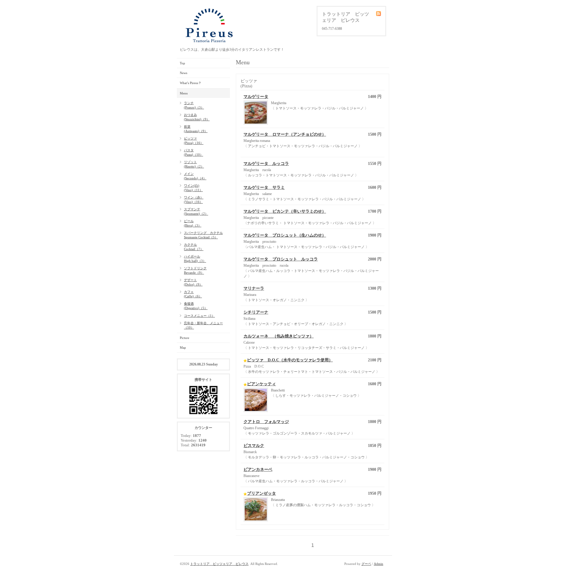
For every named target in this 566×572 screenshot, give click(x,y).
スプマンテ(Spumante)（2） (196, 211)
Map (183, 347)
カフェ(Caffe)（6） (193, 294)
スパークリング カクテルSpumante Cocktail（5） (203, 235)
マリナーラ (253, 288)
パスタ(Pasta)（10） (193, 152)
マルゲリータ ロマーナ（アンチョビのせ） (284, 134)
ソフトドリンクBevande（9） (195, 270)
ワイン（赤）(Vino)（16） (193, 200)
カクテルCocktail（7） (193, 247)
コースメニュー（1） (199, 315)
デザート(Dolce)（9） (193, 282)
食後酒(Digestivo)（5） (196, 306)
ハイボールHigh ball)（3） (195, 259)
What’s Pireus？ (190, 83)
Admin (378, 564)
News (183, 73)
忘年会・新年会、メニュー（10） (203, 325)
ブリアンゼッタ (261, 493)
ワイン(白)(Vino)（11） (193, 188)
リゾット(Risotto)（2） (194, 164)
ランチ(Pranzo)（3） (194, 105)
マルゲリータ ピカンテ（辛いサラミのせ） (284, 211)
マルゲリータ (255, 96)
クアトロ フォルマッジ (266, 421)
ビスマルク (253, 445)
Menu (184, 93)
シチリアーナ (255, 312)
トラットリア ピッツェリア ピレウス (219, 564)
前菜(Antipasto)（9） (196, 129)
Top (182, 63)
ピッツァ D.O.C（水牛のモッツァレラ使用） (290, 360)
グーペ (366, 564)
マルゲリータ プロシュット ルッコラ (280, 259)
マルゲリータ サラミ (264, 187)
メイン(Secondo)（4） (195, 176)
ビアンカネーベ (257, 469)
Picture (184, 338)
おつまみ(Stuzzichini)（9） (197, 117)
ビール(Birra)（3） (192, 223)
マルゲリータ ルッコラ (266, 163)
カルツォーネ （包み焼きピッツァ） (278, 336)
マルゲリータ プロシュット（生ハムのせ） (284, 235)
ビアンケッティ (261, 384)
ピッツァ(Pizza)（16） (193, 141)
